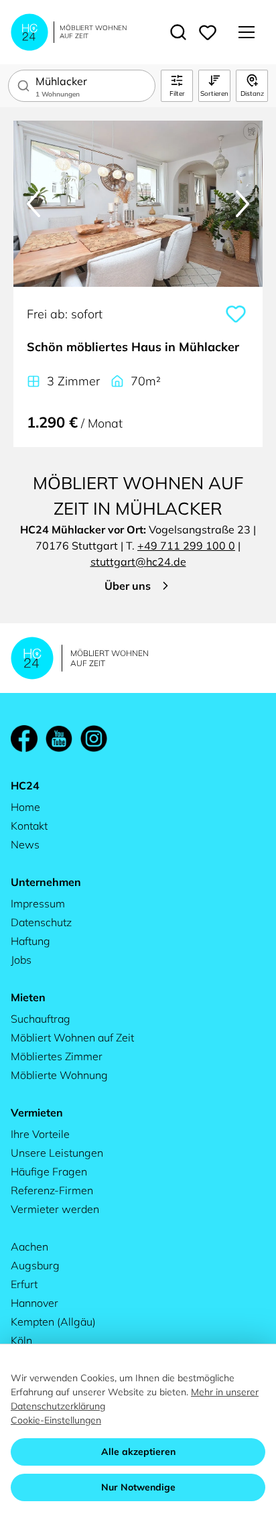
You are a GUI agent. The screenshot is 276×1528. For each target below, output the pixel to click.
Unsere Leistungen (57, 1152)
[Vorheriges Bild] (33, 203)
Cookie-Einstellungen (56, 1420)
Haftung (30, 941)
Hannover (34, 1303)
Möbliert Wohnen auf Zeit (72, 1037)
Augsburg (35, 1265)
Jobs (21, 959)
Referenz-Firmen (52, 1190)
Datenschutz (41, 922)
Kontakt (29, 825)
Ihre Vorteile (40, 1134)
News (25, 844)
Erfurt (24, 1284)
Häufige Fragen (49, 1171)
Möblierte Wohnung (59, 1075)
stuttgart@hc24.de (138, 561)
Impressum (38, 903)
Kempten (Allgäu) (53, 1321)
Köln (21, 1340)
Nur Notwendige (138, 1487)
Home (25, 807)
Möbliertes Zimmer (56, 1056)
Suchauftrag (40, 1018)
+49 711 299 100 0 (186, 545)
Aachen (29, 1246)
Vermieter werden (55, 1209)
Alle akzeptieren (138, 1452)
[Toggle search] (178, 32)
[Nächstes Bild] (242, 203)
